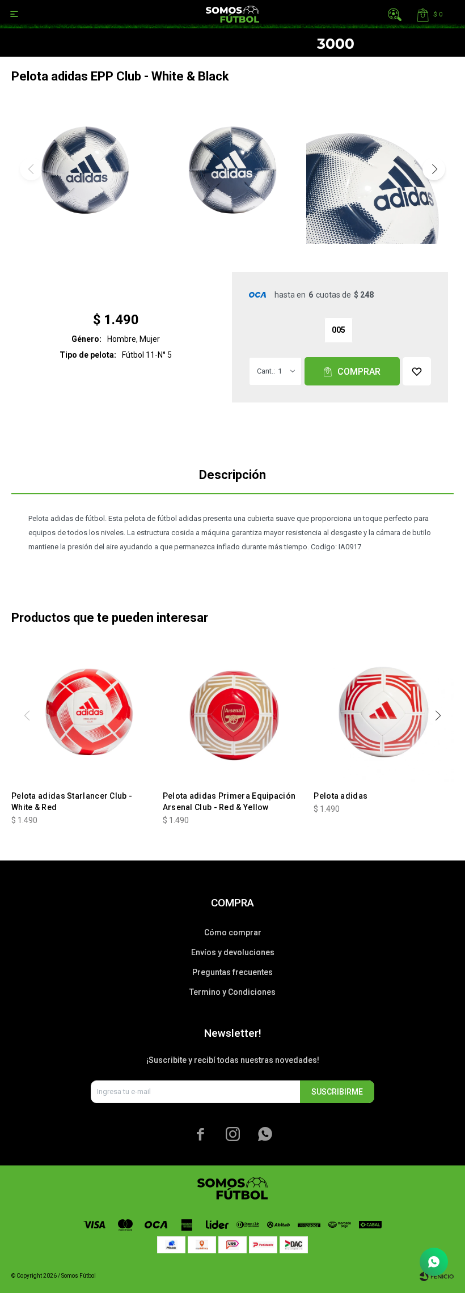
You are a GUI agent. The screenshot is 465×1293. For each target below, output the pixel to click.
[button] (395, 14)
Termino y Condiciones (232, 992)
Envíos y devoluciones (232, 952)
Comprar (359, 371)
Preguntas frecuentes (232, 972)
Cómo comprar (232, 932)
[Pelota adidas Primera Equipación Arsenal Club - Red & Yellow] (233, 712)
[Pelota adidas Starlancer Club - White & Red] (81, 712)
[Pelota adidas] (384, 712)
